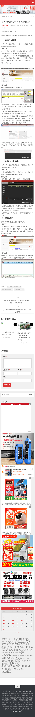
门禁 (14, 669)
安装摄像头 (10, 642)
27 (17, 627)
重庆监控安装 (6, 669)
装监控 (4, 664)
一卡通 (13, 639)
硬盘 (21, 658)
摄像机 (17, 649)
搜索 (30, 394)
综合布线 (5, 661)
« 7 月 (17, 632)
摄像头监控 (7, 649)
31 (4, 630)
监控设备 (15, 658)
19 (13, 624)
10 (4, 621)
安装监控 (20, 641)
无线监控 (23, 650)
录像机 (4, 647)
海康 (2, 653)
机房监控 (29, 650)
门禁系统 (20, 669)
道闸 (27, 666)
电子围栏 (15, 652)
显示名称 (6, 370)
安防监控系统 (18, 644)
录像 (28, 644)
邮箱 (20, 370)
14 (22, 621)
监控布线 (14, 655)
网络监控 (26, 661)
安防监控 (6, 644)
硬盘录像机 (26, 658)
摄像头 (29, 647)
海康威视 (9, 286)
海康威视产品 (17, 286)
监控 (21, 652)
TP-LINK (7, 639)
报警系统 (19, 647)
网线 (12, 661)
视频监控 (14, 663)
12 (13, 621)
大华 (3, 642)
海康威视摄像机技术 (7, 289)
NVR (3, 639)
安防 (28, 641)
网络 (18, 661)
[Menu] (32, 2)
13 (17, 621)
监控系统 (6, 658)
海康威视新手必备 (19, 289)
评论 (5, 356)
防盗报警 (6, 671)
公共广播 (26, 639)
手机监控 (11, 647)
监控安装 (6, 655)
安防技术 (5, 25)
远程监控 (20, 666)
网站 (4, 377)
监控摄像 (21, 655)
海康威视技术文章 (6, 16)
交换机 (19, 639)
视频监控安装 (8, 666)
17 (4, 624)
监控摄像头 (28, 655)
